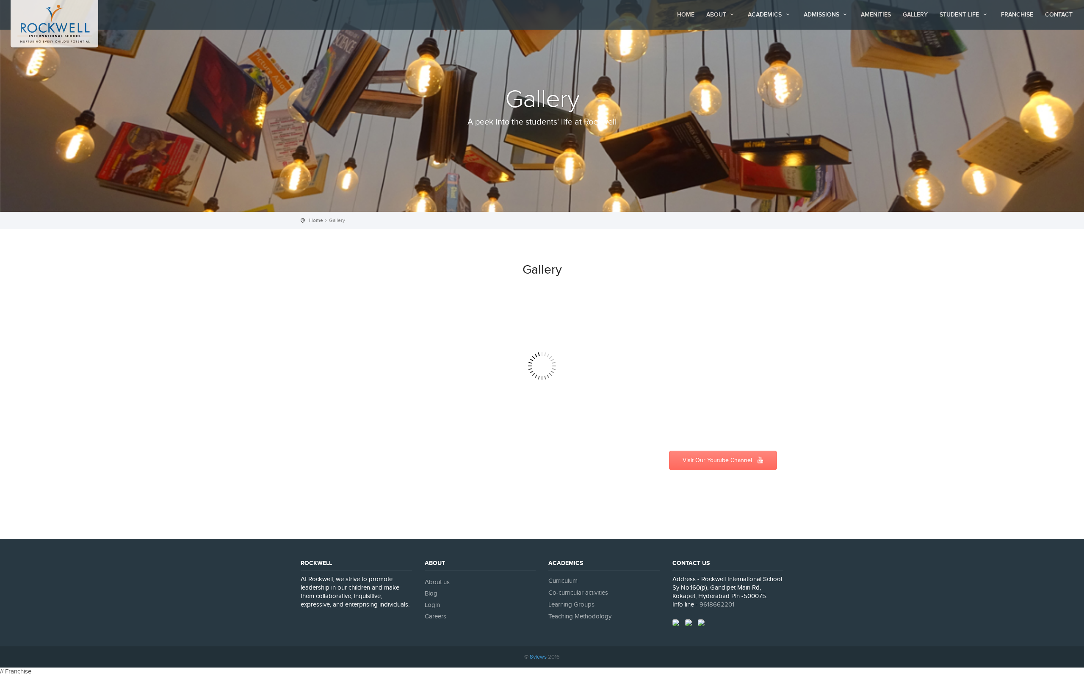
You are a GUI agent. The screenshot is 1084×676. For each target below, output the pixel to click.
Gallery (915, 14)
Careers (435, 616)
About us (437, 582)
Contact (1059, 14)
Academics (765, 14)
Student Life (960, 14)
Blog (431, 593)
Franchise (1017, 14)
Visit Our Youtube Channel (718, 460)
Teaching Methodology (579, 616)
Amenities (876, 14)
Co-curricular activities (578, 592)
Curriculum (563, 581)
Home (685, 14)
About (717, 14)
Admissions (822, 14)
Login (432, 605)
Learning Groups (571, 604)
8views (538, 657)
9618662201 (717, 604)
